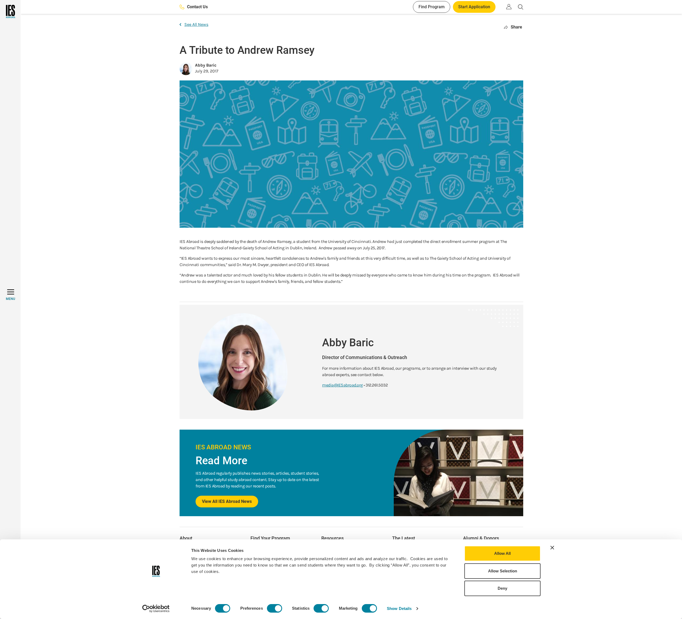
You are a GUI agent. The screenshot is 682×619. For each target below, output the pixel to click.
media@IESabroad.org (342, 385)
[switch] (274, 608)
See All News (196, 24)
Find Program (432, 6)
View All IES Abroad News (227, 501)
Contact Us (197, 6)
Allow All (502, 553)
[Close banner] (552, 547)
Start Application (474, 6)
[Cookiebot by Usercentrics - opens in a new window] (156, 609)
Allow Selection (502, 571)
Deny (502, 588)
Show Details (399, 608)
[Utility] (509, 6)
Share (516, 27)
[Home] (10, 11)
